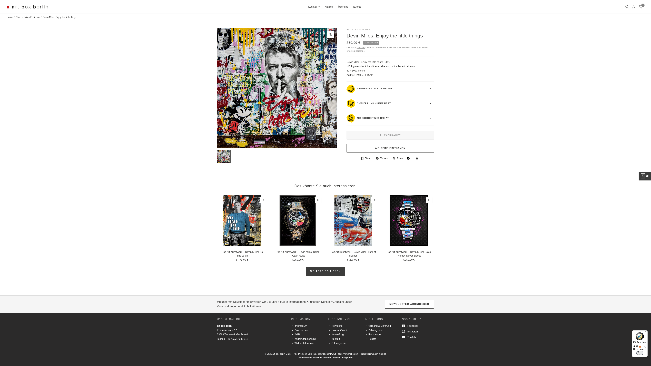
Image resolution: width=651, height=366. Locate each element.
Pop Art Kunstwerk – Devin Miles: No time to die (242, 253)
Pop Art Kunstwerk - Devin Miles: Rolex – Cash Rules (298, 253)
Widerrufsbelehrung (305, 338)
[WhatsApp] (409, 158)
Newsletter (337, 325)
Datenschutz (301, 330)
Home (10, 17)
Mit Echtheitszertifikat (372, 118)
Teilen (368, 158)
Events (357, 6)
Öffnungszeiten (339, 343)
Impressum (300, 325)
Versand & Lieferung (379, 325)
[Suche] (627, 7)
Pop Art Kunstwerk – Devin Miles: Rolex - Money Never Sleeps (409, 253)
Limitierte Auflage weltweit (375, 89)
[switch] (639, 353)
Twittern (384, 158)
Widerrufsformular (304, 343)
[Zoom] (330, 34)
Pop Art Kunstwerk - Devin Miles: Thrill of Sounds (353, 253)
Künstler (312, 6)
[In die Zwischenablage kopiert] (418, 158)
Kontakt (335, 338)
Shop (18, 17)
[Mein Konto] (633, 7)
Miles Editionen (32, 17)
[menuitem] (313, 7)
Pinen (400, 158)
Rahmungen (375, 334)
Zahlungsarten (376, 330)
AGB (297, 334)
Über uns (343, 6)
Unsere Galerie (339, 330)
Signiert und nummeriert (373, 103)
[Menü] (646, 332)
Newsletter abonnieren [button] (409, 304)
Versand (361, 47)
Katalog (329, 6)
